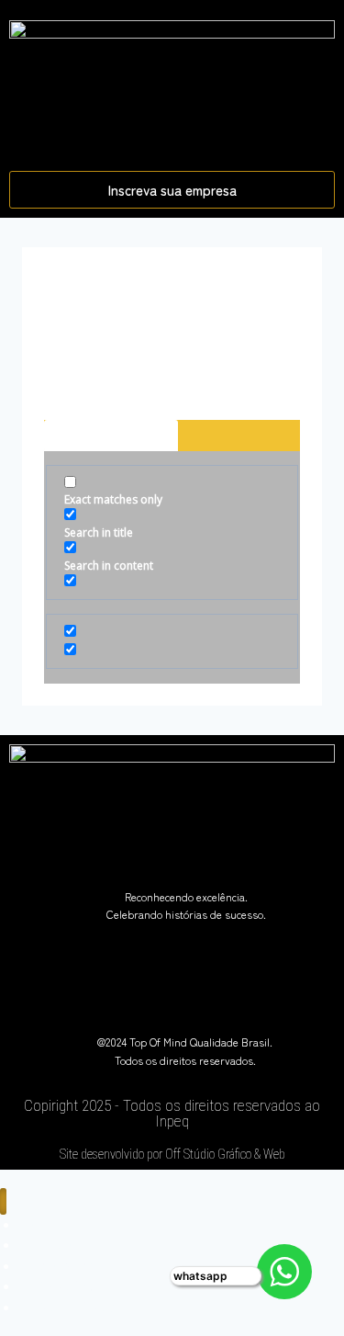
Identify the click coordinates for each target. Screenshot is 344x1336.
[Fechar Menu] (3, 1201)
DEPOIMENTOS (66, 1307)
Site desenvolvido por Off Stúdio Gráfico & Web (172, 1154)
